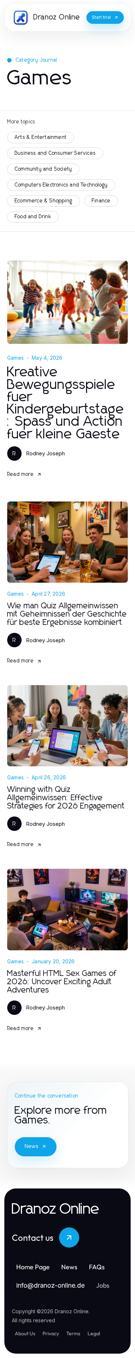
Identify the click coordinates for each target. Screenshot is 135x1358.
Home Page (33, 1267)
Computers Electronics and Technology (61, 185)
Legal (93, 1333)
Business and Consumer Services (55, 153)
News (32, 1146)
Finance (101, 200)
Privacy (50, 1333)
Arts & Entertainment (41, 137)
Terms (73, 1333)
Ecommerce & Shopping (43, 200)
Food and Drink (33, 216)
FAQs (97, 1267)
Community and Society (43, 169)
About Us (25, 1333)
